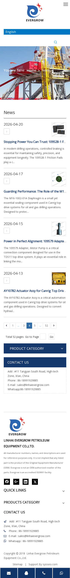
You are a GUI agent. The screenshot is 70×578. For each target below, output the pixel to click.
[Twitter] (35, 482)
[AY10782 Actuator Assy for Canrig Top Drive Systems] (7, 280)
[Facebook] (7, 482)
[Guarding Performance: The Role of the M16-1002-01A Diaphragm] (7, 181)
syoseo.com (50, 564)
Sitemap (18, 564)
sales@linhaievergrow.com (33, 385)
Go (51, 337)
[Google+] (16, 482)
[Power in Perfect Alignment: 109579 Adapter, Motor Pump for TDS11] (7, 230)
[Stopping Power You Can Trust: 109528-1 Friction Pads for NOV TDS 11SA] (7, 131)
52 (46, 325)
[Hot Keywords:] (56, 42)
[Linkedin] (26, 482)
